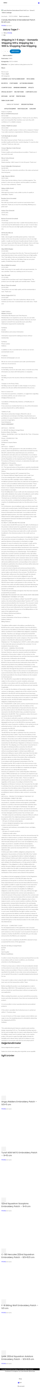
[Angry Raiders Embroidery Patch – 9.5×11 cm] (20, 1077)
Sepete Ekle (15, 51)
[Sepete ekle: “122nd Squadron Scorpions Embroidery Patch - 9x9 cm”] (3, 1200)
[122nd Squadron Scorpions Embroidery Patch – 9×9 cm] (20, 1179)
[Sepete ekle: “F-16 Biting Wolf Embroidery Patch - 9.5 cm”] (3, 1301)
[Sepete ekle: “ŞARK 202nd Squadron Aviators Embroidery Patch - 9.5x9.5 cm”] (3, 1352)
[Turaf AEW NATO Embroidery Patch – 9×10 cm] (20, 1128)
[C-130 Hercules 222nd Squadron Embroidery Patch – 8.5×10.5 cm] (20, 1230)
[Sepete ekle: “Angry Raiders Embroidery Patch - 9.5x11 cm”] (3, 1098)
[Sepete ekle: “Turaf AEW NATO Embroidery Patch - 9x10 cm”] (3, 1149)
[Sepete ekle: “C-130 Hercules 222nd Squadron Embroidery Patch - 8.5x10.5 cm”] (3, 1251)
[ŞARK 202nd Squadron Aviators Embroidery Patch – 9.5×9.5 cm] (20, 1332)
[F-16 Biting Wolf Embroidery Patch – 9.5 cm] (20, 1281)
